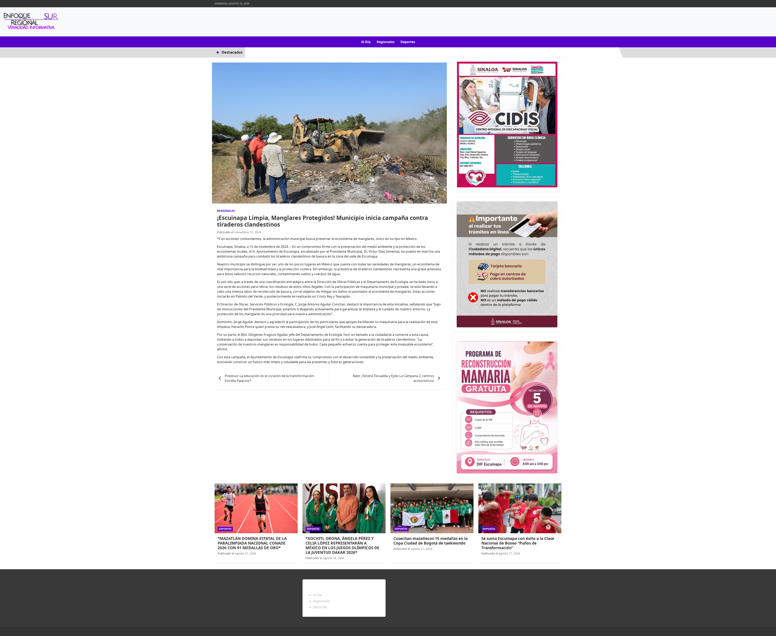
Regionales (385, 42)
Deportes (408, 42)
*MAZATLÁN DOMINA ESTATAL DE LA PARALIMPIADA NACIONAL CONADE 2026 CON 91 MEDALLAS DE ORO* (252, 543)
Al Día (366, 42)
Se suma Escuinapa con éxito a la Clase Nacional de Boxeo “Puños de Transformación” (517, 543)
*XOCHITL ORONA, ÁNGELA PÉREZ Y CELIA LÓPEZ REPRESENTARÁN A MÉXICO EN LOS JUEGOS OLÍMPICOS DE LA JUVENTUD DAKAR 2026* (342, 545)
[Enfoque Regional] (30, 22)
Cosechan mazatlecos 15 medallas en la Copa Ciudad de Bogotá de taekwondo (430, 541)
